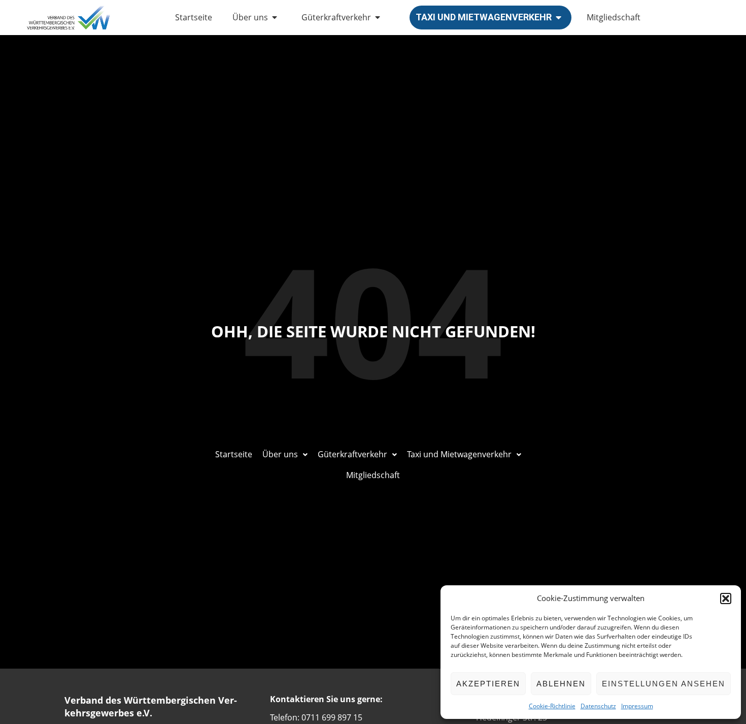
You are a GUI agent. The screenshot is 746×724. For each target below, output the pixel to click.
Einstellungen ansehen (663, 683)
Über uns (250, 17)
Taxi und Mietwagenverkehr (484, 17)
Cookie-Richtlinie (552, 706)
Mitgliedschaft (613, 17)
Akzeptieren (488, 683)
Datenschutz (598, 706)
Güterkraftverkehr (336, 17)
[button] (726, 598)
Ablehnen (561, 683)
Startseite (193, 17)
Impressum (637, 706)
